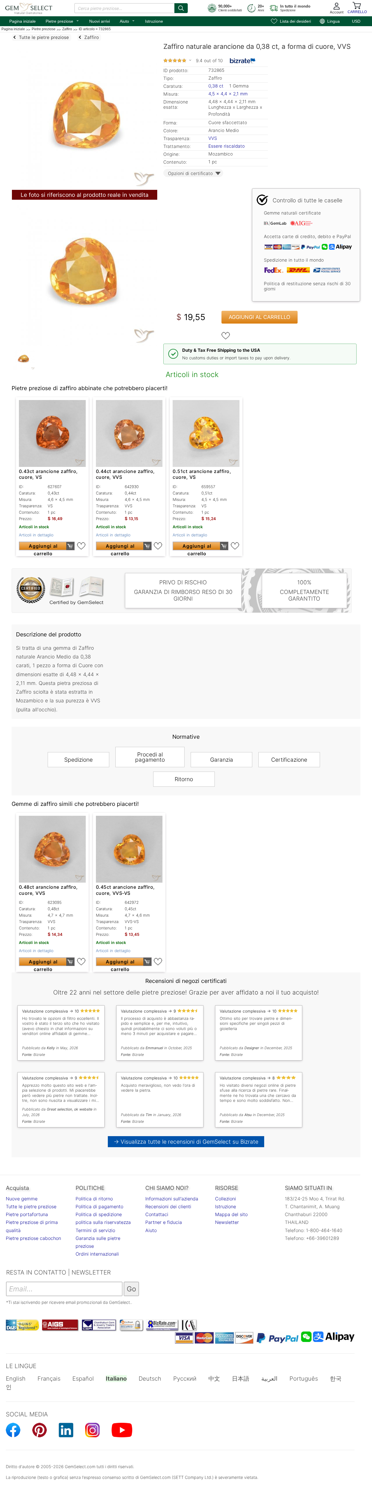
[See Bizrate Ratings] (243, 60)
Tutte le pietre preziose (31, 1206)
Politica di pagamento (99, 1206)
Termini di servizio (95, 1230)
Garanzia (221, 759)
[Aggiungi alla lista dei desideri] (225, 335)
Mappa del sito (231, 1214)
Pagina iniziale (22, 21)
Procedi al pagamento (150, 757)
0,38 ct (216, 86)
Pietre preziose (62, 20)
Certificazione (289, 759)
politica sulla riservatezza (103, 1222)
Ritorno (184, 779)
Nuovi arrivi (99, 21)
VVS (212, 138)
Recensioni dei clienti (168, 1206)
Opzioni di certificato (190, 173)
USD (356, 21)
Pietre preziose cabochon (33, 1238)
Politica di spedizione (99, 1214)
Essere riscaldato (226, 146)
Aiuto (127, 20)
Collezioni (225, 1199)
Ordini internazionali (97, 1254)
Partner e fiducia (163, 1222)
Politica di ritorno (94, 1199)
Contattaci (156, 1214)
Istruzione (154, 21)
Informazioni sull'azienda (171, 1199)
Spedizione (78, 759)
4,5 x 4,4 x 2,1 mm (228, 94)
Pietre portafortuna (27, 1214)
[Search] (181, 8)
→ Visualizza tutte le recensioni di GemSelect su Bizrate (186, 1141)
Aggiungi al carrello (259, 317)
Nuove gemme (21, 1199)
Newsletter (227, 1222)
